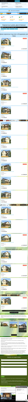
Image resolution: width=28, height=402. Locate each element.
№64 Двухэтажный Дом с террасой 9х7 (6, 130)
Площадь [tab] (13, 27)
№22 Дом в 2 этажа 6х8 (4, 272)
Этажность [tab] (8, 27)
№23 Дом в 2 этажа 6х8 (4, 286)
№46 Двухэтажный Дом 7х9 (4, 114)
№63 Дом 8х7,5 (3, 73)
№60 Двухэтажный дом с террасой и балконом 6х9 (7, 59)
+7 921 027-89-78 (3, 1)
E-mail (1, 364)
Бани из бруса (16, 312)
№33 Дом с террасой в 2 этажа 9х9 (5, 185)
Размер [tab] (5, 27)
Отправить (3, 376)
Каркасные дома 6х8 (12, 312)
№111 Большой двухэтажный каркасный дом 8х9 (7, 242)
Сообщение (2, 367)
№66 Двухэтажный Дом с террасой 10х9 (6, 228)
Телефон (2, 361)
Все (15, 27)
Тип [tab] (2, 27)
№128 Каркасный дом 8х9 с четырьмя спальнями (7, 171)
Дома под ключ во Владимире (15, 10)
